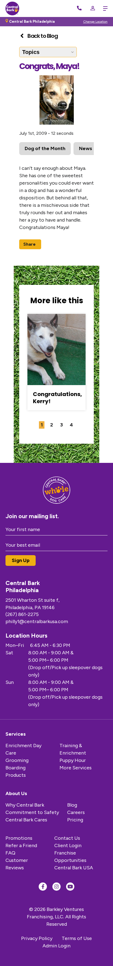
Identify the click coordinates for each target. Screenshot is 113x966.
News (85, 148)
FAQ (10, 853)
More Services (76, 768)
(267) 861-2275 (22, 614)
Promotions (18, 838)
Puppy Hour (73, 760)
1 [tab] (42, 425)
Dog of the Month (45, 148)
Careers (76, 812)
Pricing (75, 820)
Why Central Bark (24, 805)
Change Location (95, 22)
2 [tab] (51, 425)
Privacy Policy (36, 938)
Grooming (17, 760)
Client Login (67, 845)
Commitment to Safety (32, 812)
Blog (72, 805)
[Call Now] (79, 8)
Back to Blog (42, 36)
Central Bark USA (73, 868)
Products (15, 775)
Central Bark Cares (26, 820)
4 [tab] (71, 425)
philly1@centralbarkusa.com (36, 621)
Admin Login (56, 946)
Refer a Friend (21, 845)
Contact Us (67, 838)
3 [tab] (61, 425)
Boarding (15, 768)
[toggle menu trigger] (104, 8)
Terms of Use (77, 938)
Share (29, 244)
